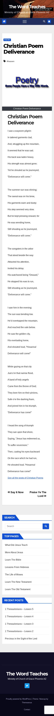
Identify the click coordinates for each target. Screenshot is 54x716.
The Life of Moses (14, 574)
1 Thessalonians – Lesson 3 (19, 624)
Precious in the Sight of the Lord (21, 638)
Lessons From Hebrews (17, 567)
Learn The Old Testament (17, 589)
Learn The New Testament (18, 582)
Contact (27, 709)
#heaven (10, 61)
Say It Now (16, 492)
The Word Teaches (27, 6)
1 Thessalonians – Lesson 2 (19, 631)
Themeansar (27, 703)
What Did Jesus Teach (16, 545)
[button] (44, 21)
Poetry (7, 40)
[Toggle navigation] (24, 21)
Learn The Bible (13, 560)
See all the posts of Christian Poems (25, 478)
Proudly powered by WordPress (19, 699)
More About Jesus (14, 552)
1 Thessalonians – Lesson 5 (19, 609)
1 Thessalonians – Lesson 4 (19, 616)
